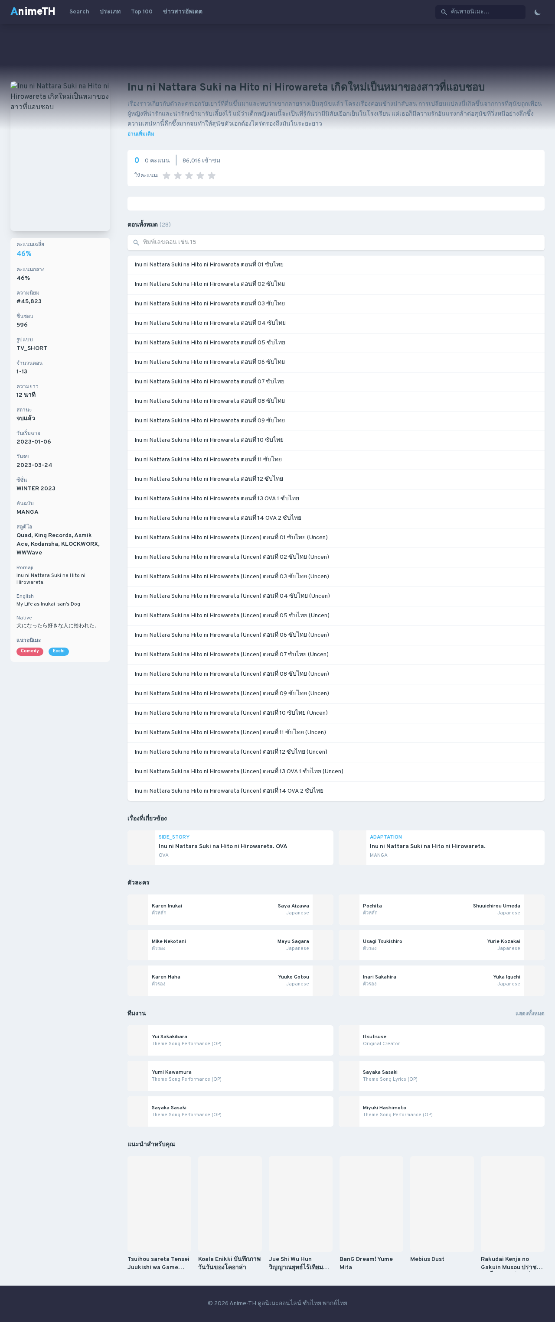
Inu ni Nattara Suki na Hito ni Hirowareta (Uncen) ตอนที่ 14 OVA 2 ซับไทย (228, 791)
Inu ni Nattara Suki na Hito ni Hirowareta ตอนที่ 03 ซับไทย (209, 304)
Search (79, 12)
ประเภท (110, 12)
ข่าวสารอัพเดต (182, 12)
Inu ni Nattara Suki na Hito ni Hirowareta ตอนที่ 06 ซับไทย (209, 362)
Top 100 (142, 12)
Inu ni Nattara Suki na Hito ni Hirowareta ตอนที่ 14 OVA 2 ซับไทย (217, 518)
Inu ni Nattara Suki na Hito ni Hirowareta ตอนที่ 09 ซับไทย (209, 420)
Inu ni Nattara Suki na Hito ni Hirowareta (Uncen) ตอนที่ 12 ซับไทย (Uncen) (230, 752)
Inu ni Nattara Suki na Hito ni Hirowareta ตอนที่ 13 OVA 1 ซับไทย (216, 498)
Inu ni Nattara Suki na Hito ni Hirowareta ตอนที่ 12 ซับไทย (208, 479)
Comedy (30, 651)
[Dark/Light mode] (538, 12)
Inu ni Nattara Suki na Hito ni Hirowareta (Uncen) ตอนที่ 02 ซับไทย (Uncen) (231, 557)
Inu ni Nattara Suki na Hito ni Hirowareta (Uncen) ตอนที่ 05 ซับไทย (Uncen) (232, 615)
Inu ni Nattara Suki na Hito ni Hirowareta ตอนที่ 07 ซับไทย (209, 382)
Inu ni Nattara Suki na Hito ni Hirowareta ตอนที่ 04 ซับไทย (210, 323)
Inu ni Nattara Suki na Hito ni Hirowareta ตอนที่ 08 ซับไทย (209, 401)
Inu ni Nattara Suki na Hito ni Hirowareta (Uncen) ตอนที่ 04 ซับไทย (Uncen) (232, 596)
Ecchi (59, 651)
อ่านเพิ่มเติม (140, 134)
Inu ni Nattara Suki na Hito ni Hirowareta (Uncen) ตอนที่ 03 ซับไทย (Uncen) (231, 576)
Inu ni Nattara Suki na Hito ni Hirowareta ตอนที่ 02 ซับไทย (209, 284)
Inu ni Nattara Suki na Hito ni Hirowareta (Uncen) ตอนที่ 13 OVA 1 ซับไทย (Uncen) (238, 771)
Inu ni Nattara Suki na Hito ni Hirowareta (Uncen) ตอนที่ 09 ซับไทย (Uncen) (231, 693)
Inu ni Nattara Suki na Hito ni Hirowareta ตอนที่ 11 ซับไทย (208, 459)
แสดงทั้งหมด (530, 1014)
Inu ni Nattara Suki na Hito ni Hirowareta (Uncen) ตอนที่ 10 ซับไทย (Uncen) (231, 713)
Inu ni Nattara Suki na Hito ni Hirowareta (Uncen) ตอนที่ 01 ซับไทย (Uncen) (231, 537)
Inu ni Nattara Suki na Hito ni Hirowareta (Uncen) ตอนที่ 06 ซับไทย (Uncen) (231, 635)
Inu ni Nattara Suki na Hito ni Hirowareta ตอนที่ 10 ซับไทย (209, 440)
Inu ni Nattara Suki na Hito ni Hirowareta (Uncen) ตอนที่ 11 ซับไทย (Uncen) (230, 732)
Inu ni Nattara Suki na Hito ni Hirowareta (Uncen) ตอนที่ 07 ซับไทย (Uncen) (231, 654)
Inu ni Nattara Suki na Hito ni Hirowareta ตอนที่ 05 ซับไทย (209, 343)
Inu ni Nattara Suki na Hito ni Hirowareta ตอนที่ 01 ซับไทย (209, 265)
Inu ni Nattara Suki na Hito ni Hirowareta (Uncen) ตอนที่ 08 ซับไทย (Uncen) (231, 674)
